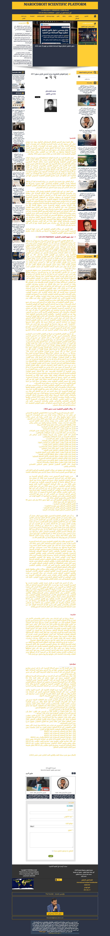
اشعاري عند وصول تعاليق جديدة (63, 851)
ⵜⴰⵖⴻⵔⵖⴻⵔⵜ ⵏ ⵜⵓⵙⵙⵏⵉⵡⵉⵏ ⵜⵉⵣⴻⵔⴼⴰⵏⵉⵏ (55, 10)
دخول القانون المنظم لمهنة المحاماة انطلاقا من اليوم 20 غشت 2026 (54, 46)
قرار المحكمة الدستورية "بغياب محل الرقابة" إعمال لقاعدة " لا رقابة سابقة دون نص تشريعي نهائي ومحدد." (18, 209)
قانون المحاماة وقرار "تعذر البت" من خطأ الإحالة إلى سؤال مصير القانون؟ (18, 175)
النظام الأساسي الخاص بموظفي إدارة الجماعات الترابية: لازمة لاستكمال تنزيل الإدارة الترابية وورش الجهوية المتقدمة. (87, 215)
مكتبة (64, 16)
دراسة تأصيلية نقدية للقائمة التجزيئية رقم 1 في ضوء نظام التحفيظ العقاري (87, 195)
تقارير (58, 16)
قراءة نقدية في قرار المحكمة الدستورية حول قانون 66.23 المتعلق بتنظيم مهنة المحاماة (18, 248)
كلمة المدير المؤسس (87, 23)
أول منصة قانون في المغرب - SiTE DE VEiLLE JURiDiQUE (55, 12)
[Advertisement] (63, 124)
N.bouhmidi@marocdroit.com (55, 917)
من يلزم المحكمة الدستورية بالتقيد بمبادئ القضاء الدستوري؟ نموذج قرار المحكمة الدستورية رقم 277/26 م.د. (18, 158)
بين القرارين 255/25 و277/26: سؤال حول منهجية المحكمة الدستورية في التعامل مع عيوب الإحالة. (18, 191)
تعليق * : (70, 830)
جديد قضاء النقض (23, 17)
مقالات (70, 16)
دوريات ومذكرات (50, 16)
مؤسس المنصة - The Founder (55, 893)
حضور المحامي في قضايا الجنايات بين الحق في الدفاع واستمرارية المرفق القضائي (23, 34)
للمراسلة (32, 16)
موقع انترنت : (69, 823)
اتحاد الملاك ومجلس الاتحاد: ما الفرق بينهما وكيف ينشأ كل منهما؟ (18, 98)
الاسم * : (70, 809)
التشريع (86, 16)
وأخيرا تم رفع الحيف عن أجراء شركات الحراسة (87, 131)
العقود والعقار (40, 16)
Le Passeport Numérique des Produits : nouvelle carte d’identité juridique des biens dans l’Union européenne (18, 78)
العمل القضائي (77, 17)
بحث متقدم (87, 79)
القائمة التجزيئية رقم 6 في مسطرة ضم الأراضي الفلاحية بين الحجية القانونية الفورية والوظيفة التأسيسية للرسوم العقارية (87, 150)
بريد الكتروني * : (68, 816)
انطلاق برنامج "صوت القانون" (88, 26)
